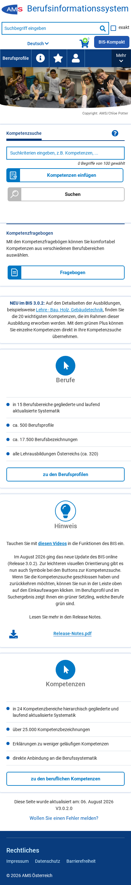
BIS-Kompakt (112, 42)
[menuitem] (15, 58)
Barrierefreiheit (81, 861)
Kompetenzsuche (24, 133)
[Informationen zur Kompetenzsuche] (115, 133)
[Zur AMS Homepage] (14, 10)
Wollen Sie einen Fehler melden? (64, 818)
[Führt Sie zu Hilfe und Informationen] (40, 58)
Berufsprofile (16, 58)
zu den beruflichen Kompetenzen (65, 779)
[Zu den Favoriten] (58, 58)
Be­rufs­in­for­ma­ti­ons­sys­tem (78, 8)
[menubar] (56, 58)
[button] (121, 58)
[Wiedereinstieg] (76, 58)
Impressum (17, 861)
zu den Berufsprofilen (65, 474)
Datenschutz (47, 861)
